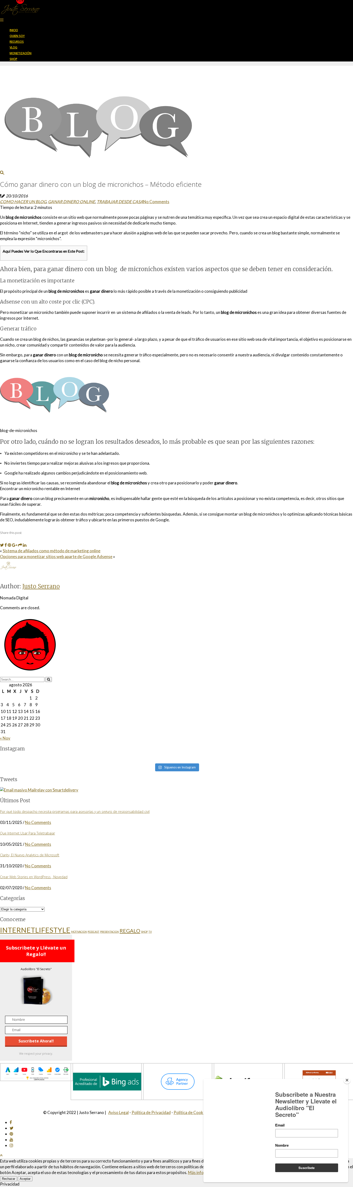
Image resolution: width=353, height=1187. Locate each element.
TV (150, 931)
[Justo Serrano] (20, 14)
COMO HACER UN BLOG (23, 201)
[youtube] (11, 1139)
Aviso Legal (118, 1112)
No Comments (156, 201)
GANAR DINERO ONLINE (71, 201)
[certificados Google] (36, 1079)
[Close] (347, 1080)
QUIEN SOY (17, 36)
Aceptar (25, 1179)
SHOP (13, 59)
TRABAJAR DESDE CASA (120, 201)
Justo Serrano (41, 586)
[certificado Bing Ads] (107, 1098)
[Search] (48, 679)
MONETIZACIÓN (20, 53)
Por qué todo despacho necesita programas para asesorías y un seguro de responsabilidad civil (75, 811)
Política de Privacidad (151, 1112)
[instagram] (11, 1145)
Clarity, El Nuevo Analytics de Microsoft (29, 855)
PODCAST (93, 931)
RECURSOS (17, 42)
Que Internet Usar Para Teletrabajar (27, 833)
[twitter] (11, 1128)
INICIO (14, 30)
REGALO (130, 930)
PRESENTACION (109, 931)
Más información (203, 1172)
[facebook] (11, 1122)
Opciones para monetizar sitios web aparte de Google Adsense (56, 556)
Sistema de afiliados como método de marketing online (51, 550)
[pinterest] (11, 1133)
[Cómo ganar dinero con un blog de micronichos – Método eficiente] (96, 172)
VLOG (13, 47)
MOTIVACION (79, 931)
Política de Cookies (191, 1112)
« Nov (5, 738)
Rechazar (8, 1179)
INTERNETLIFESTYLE (35, 930)
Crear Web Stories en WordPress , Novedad (33, 877)
